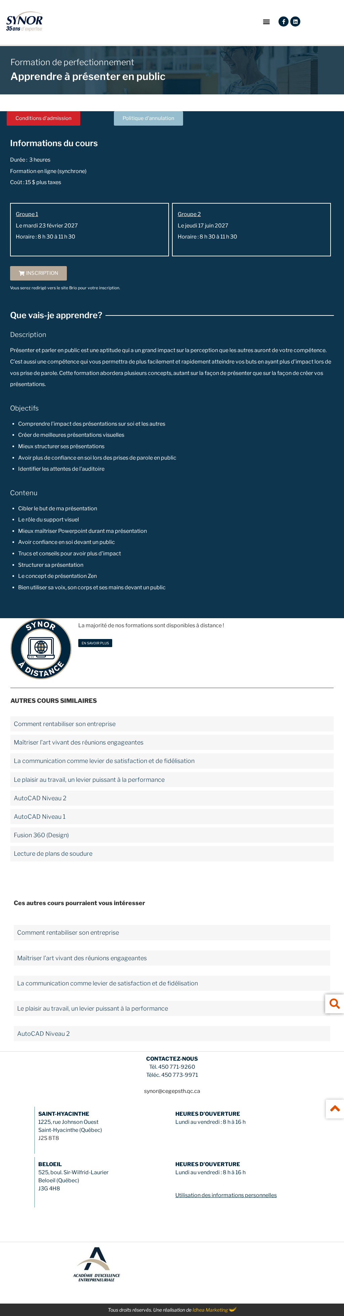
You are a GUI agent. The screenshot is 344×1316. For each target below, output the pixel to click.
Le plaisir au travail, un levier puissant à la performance (89, 779)
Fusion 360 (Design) (41, 835)
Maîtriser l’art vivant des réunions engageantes (78, 742)
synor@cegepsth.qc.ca (172, 1091)
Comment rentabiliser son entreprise (65, 723)
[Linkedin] (295, 21)
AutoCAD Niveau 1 (40, 816)
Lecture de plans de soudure (53, 853)
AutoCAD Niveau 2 (40, 798)
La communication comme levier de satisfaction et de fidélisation (104, 760)
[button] (266, 21)
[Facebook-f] (283, 21)
